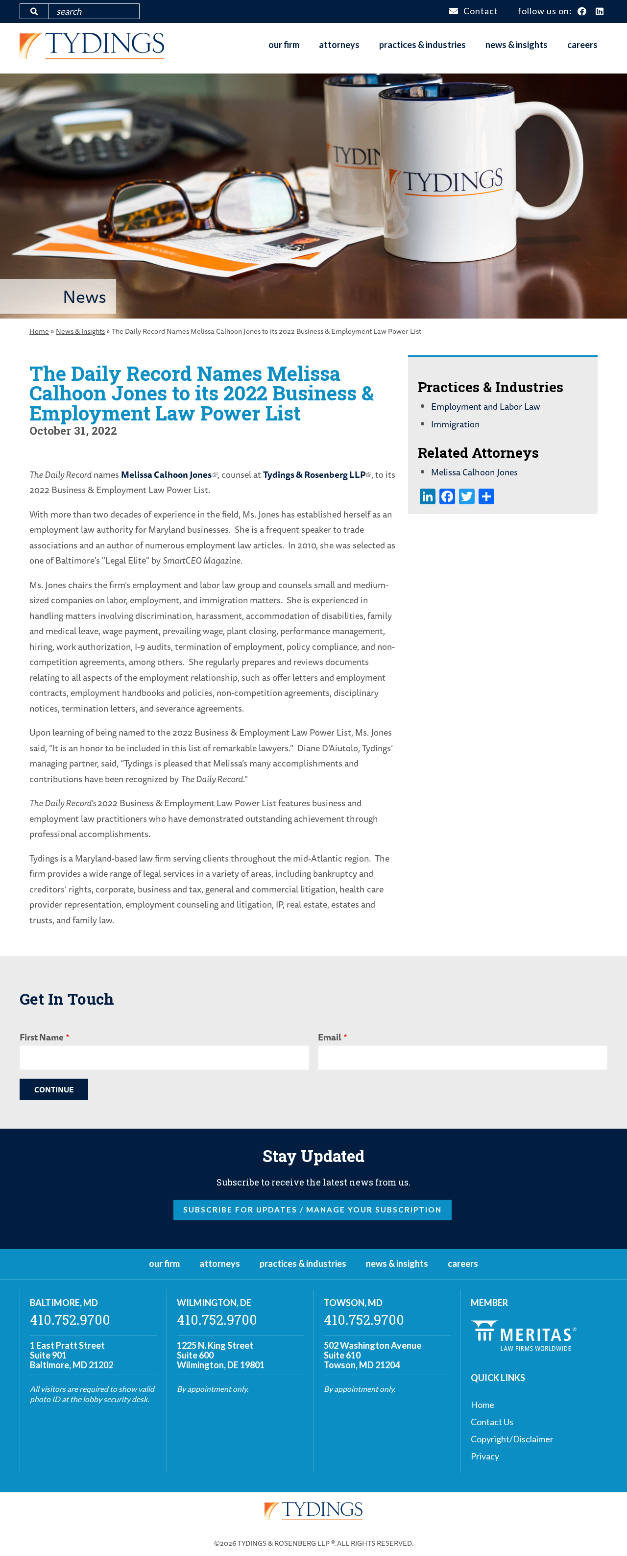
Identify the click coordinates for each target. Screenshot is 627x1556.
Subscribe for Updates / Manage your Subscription (312, 1209)
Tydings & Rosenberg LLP (314, 474)
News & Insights (516, 44)
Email (329, 1037)
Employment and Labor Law (485, 406)
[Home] (92, 56)
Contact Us (492, 1421)
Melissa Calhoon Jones (166, 474)
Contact (480, 10)
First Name (42, 1037)
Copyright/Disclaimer (512, 1438)
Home (39, 331)
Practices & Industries (422, 44)
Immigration (455, 424)
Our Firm (283, 44)
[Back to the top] (604, 1533)
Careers (582, 44)
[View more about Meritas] (524, 1347)
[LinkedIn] (600, 12)
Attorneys (339, 44)
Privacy (485, 1456)
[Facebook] (582, 12)
